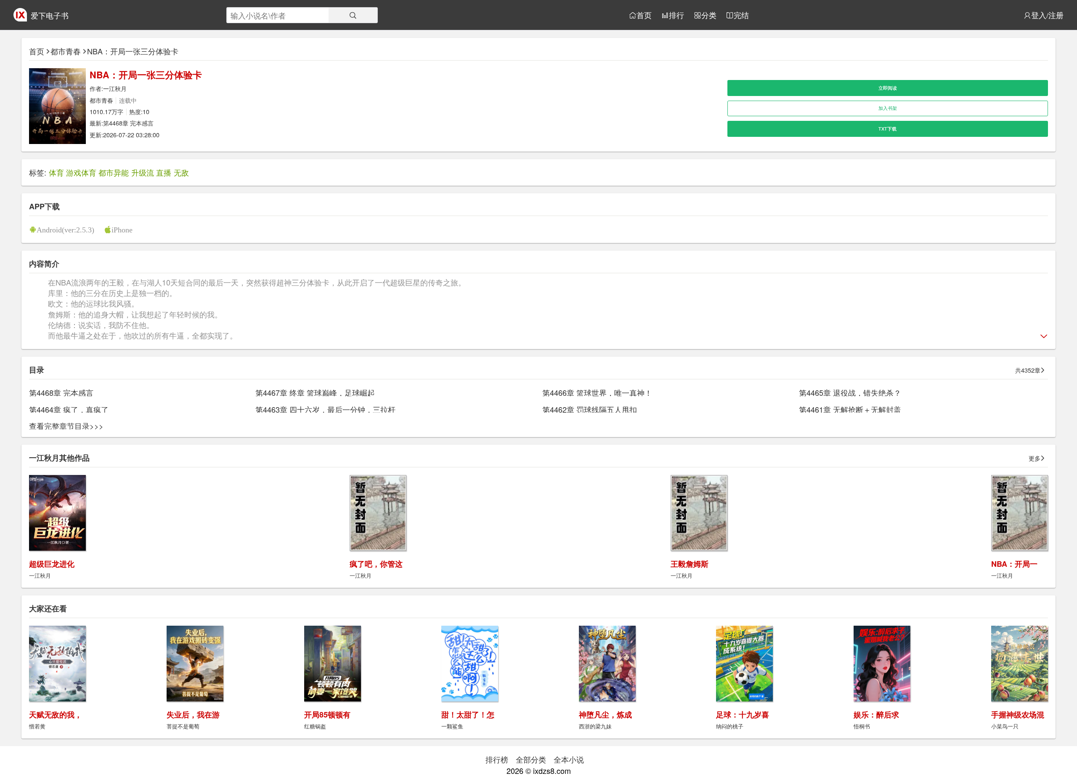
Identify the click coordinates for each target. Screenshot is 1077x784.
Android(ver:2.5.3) (65, 229)
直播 (163, 172)
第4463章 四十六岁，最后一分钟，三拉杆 (325, 409)
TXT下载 (887, 128)
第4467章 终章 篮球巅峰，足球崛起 (315, 392)
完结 (741, 15)
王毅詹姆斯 (689, 563)
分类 (708, 15)
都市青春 (65, 50)
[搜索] (353, 15)
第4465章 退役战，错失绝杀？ (850, 392)
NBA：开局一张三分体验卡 (132, 50)
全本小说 (569, 759)
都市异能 (113, 172)
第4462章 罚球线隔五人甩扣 (589, 409)
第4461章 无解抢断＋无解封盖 (850, 409)
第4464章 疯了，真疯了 (69, 409)
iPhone (122, 229)
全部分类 (531, 759)
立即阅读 (887, 88)
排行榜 (496, 759)
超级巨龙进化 (51, 563)
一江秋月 (115, 88)
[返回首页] (20, 18)
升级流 (142, 172)
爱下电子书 (50, 15)
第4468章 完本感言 (128, 122)
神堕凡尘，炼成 (605, 714)
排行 (676, 15)
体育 (56, 172)
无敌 (181, 172)
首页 (644, 15)
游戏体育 (81, 172)
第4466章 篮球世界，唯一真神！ (597, 392)
